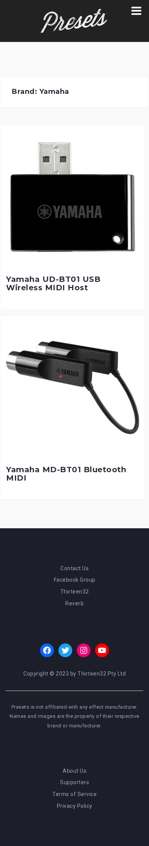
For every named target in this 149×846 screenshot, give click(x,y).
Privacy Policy (74, 806)
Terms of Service (74, 794)
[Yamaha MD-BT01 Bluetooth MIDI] (72, 387)
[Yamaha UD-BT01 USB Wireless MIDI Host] (72, 197)
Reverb (74, 603)
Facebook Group (75, 580)
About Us (74, 771)
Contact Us (74, 568)
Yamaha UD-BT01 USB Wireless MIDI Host (53, 283)
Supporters (74, 782)
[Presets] (74, 21)
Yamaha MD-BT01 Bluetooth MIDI (66, 474)
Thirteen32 (74, 592)
